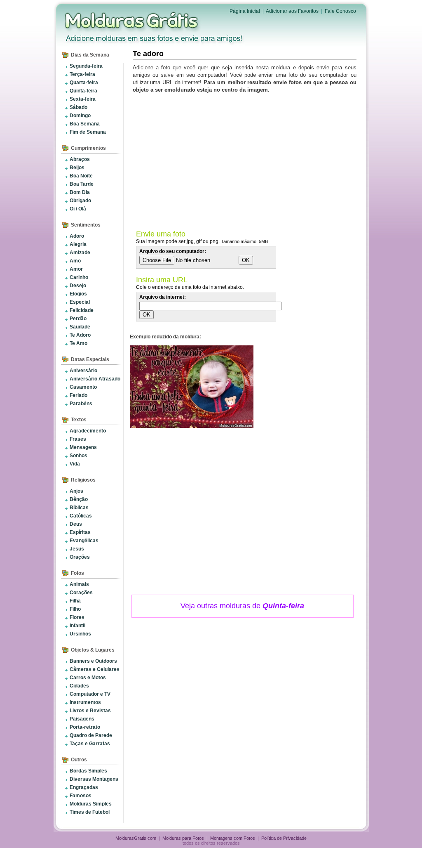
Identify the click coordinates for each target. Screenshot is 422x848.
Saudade (80, 327)
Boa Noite (81, 176)
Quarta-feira (84, 82)
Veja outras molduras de (242, 606)
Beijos (77, 167)
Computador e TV (90, 694)
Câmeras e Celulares (95, 669)
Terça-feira (82, 74)
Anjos (76, 491)
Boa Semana (85, 124)
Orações (80, 557)
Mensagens (83, 447)
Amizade (80, 252)
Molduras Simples (91, 804)
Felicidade (82, 310)
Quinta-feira (83, 91)
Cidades (79, 686)
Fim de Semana (88, 132)
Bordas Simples (88, 771)
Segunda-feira (86, 66)
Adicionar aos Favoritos (292, 11)
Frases (78, 439)
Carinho (79, 277)
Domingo (80, 115)
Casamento (83, 387)
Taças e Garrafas (90, 743)
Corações (81, 592)
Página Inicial (245, 11)
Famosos (80, 795)
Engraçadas (84, 787)
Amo (75, 261)
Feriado (78, 395)
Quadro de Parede (91, 735)
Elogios (78, 294)
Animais (79, 584)
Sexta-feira (83, 99)
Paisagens (82, 719)
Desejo (78, 285)
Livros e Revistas (90, 710)
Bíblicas (79, 507)
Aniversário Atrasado (95, 379)
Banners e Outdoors (93, 661)
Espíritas (80, 532)
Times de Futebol (90, 812)
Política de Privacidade (284, 838)
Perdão (78, 318)
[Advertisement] (246, 159)
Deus (76, 524)
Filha (75, 601)
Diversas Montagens (94, 779)
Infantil (77, 625)
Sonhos (78, 455)
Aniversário (83, 370)
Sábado (78, 107)
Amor (76, 269)
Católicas (81, 516)
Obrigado (80, 200)
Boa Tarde (82, 184)
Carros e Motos (88, 677)
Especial (80, 302)
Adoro (77, 236)
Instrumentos (85, 702)
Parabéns (81, 403)
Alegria (78, 244)
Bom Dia (80, 192)
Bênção (79, 499)
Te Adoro (80, 335)
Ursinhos (80, 634)
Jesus (77, 549)
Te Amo (78, 343)
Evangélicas (84, 540)
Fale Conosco (340, 11)
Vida (75, 464)
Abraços (80, 159)
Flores (77, 617)
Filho (75, 609)
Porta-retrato (85, 727)
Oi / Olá (78, 209)
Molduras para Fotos (132, 20)
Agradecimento (88, 431)
